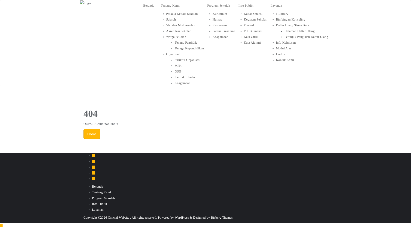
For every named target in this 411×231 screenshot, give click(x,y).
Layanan (98, 209)
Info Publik (99, 204)
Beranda (97, 186)
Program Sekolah (103, 198)
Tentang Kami (101, 192)
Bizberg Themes (222, 217)
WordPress (182, 217)
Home (92, 134)
